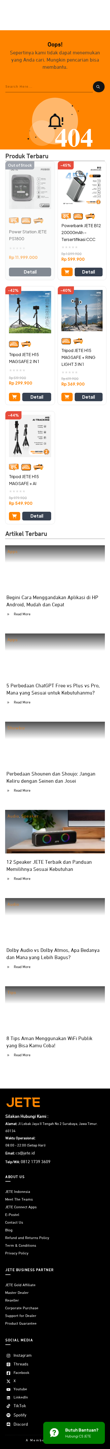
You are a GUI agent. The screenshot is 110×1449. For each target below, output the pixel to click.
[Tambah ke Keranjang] (67, 272)
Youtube (20, 1389)
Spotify (20, 1415)
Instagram (23, 1356)
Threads (21, 1364)
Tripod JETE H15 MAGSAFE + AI (24, 480)
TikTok (20, 1406)
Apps (12, 552)
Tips (11, 993)
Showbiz (16, 728)
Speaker (30, 816)
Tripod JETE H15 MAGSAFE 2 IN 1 (24, 358)
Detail (30, 272)
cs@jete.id (25, 1153)
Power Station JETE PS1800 (28, 235)
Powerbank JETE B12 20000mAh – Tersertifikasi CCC (81, 232)
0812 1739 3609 (35, 1162)
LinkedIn (21, 1397)
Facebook (21, 1373)
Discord (21, 1424)
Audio (13, 816)
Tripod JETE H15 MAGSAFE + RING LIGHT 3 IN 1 (78, 357)
